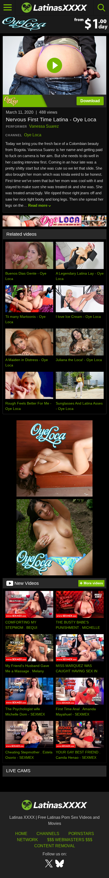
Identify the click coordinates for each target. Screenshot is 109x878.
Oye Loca (32, 135)
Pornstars (81, 833)
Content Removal (54, 846)
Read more (37, 205)
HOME (21, 833)
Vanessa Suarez (44, 126)
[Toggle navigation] (7, 7)
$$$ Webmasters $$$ (69, 840)
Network (27, 840)
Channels (48, 833)
